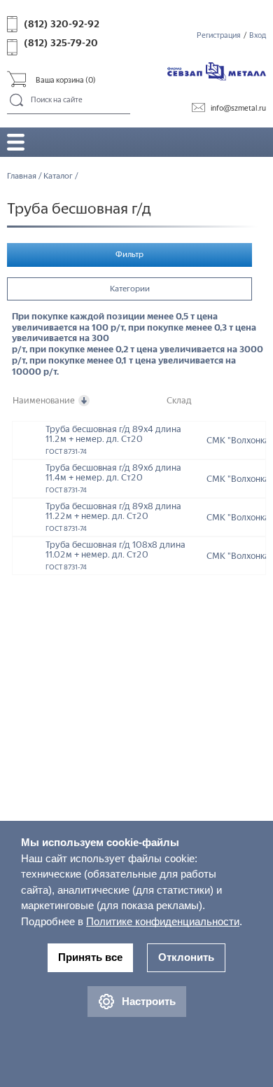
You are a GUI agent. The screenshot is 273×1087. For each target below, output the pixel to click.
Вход (257, 35)
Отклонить (186, 957)
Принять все (90, 957)
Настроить (149, 1001)
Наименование (44, 400)
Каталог (58, 176)
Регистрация (219, 35)
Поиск (17, 101)
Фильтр (129, 254)
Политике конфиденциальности (162, 921)
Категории (130, 288)
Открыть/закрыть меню (15, 142)
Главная (21, 176)
